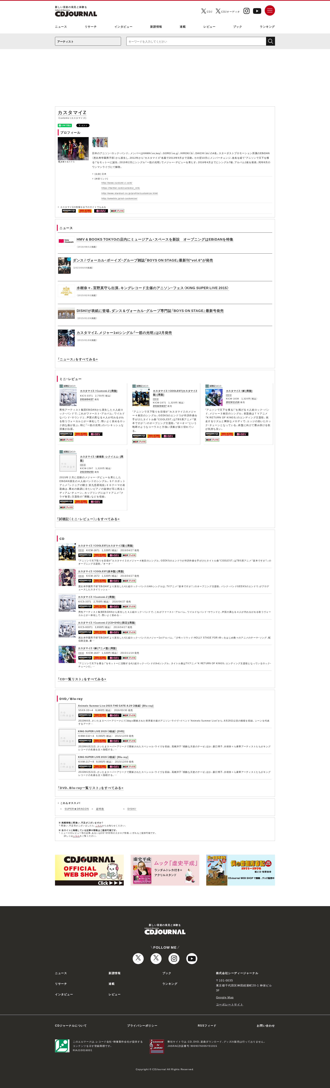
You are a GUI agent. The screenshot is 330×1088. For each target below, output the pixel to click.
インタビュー (123, 26)
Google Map (225, 997)
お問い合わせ (266, 1025)
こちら (98, 825)
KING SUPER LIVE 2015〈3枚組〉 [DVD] (101, 731)
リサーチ (91, 26)
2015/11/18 (233, 402)
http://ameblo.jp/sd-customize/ (120, 198)
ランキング (267, 26)
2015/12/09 (121, 735)
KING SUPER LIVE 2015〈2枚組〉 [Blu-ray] (103, 757)
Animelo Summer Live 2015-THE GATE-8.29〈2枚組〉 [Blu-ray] (115, 705)
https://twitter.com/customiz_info (121, 187)
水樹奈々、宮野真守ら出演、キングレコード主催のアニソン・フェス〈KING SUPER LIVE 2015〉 (153, 287)
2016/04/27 (87, 399)
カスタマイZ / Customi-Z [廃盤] (98, 390)
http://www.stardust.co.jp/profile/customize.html (130, 193)
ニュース (61, 26)
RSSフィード (207, 1025)
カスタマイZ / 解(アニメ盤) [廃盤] (97, 648)
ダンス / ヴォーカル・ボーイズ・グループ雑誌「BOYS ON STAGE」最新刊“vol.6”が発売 (143, 260)
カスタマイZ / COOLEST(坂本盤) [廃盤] (101, 571)
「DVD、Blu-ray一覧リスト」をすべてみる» (91, 787)
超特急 (100, 808)
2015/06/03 (87, 471)
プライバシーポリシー (142, 1025)
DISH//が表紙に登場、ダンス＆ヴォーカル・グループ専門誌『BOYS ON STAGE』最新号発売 (150, 310)
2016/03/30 (120, 710)
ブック (237, 26)
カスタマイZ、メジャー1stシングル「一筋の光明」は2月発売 (124, 332)
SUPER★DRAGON (77, 808)
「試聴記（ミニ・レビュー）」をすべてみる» (88, 518)
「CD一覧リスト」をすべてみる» (82, 679)
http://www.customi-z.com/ (117, 182)
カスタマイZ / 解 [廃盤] (239, 390)
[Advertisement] (165, 79)
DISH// (132, 808)
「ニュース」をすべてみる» (78, 359)
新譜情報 (156, 26)
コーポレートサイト (229, 1004)
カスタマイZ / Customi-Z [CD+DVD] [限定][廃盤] (106, 622)
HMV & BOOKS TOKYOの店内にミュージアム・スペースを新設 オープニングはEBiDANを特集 (155, 239)
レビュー (210, 26)
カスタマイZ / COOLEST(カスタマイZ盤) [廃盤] (105, 545)
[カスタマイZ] (100, 139)
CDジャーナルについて (71, 1025)
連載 (183, 26)
